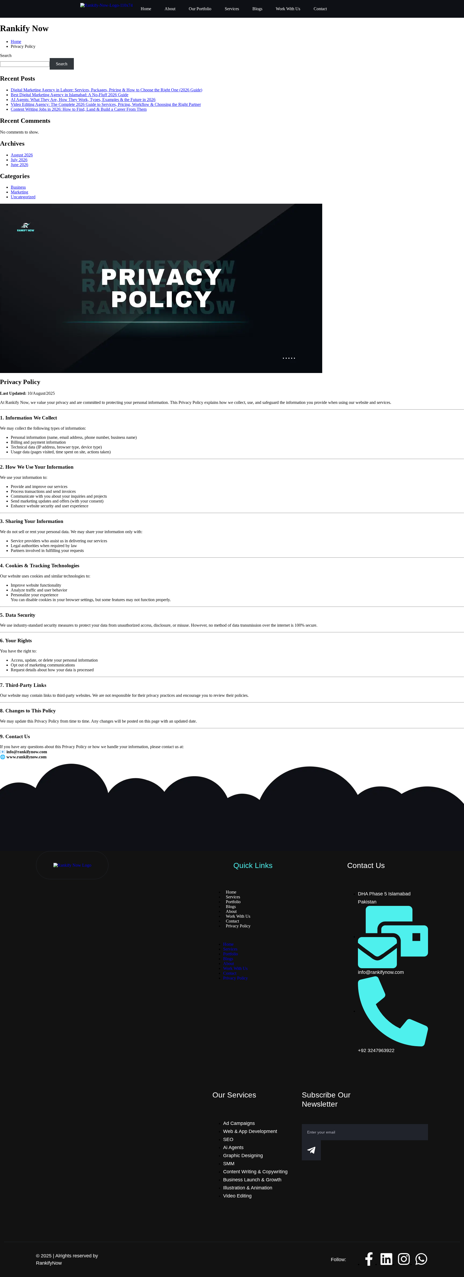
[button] (252, 935)
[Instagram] (404, 1259)
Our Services (234, 1095)
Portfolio (230, 954)
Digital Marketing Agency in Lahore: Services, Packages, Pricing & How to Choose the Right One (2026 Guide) (106, 90)
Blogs (257, 8)
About (170, 8)
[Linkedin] (386, 1259)
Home (146, 8)
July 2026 (19, 159)
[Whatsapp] (421, 1259)
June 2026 (19, 164)
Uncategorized (23, 197)
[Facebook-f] (369, 1259)
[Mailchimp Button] (311, 1150)
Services (232, 8)
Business (18, 187)
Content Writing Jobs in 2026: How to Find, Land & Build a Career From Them (79, 109)
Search (6, 55)
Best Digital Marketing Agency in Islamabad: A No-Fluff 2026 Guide (69, 94)
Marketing (19, 192)
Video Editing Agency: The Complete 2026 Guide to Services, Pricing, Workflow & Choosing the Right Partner (106, 104)
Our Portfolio (200, 8)
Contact (320, 8)
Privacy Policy (235, 978)
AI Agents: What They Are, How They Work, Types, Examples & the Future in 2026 (83, 99)
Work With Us (288, 8)
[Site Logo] (72, 865)
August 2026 (22, 155)
